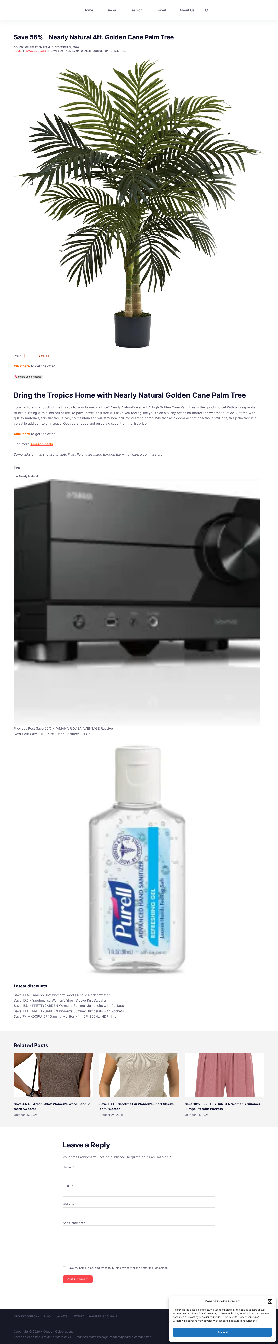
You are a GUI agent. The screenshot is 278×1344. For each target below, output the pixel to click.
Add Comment (74, 1223)
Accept (222, 1332)
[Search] (206, 10)
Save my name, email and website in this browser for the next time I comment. (118, 1267)
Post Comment (78, 1279)
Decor (111, 10)
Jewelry (78, 1316)
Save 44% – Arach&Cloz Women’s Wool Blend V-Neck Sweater (62, 995)
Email (68, 1186)
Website (68, 1204)
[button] (270, 1301)
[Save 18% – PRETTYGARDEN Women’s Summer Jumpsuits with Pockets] (224, 1075)
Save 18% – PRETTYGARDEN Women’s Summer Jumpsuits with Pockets (69, 1006)
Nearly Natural (27, 476)
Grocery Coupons (26, 1316)
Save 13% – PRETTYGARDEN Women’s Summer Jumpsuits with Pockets (69, 1011)
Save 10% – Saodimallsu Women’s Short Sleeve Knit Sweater (60, 1000)
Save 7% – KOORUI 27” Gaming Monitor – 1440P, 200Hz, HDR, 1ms (65, 1016)
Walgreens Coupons (103, 1316)
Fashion (136, 10)
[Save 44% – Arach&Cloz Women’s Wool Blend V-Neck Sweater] (53, 1075)
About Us (186, 10)
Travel (161, 10)
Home (88, 10)
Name (68, 1167)
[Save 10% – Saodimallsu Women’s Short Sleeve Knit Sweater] (139, 1075)
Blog (47, 1316)
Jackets (61, 1316)
